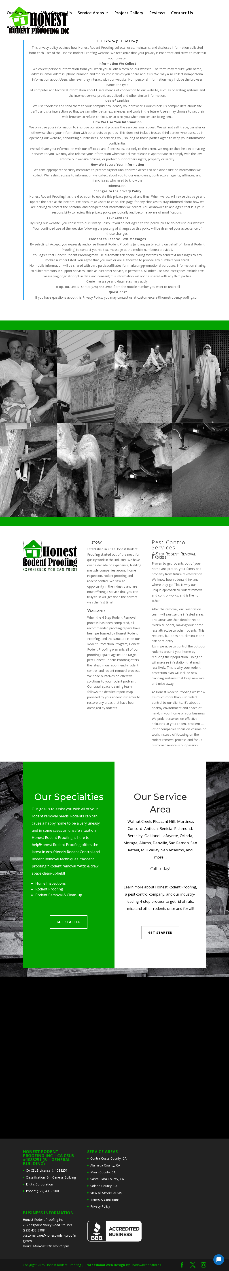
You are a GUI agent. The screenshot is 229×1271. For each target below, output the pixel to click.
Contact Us (182, 13)
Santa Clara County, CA (107, 1179)
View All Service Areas (106, 1193)
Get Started (69, 922)
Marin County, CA (103, 1172)
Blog (39, 27)
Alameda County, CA (105, 1165)
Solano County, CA (103, 1186)
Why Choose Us (56, 13)
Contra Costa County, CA (108, 1158)
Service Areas (91, 13)
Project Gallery (128, 13)
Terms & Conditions (104, 1200)
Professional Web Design (105, 1265)
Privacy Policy (117, 40)
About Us (16, 27)
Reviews (157, 13)
